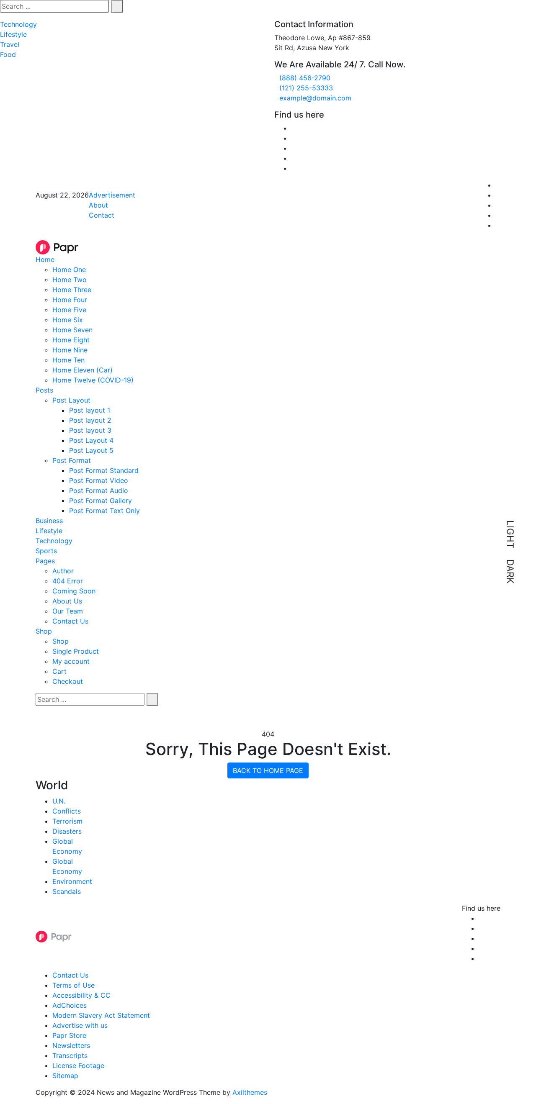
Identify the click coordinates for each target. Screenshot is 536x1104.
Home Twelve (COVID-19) (93, 380)
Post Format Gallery (100, 500)
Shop (44, 631)
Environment (72, 881)
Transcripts (70, 1055)
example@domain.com (315, 98)
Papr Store (69, 1035)
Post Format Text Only (104, 510)
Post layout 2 (90, 420)
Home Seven (72, 330)
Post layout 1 (89, 410)
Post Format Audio (98, 490)
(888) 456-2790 (304, 78)
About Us (67, 601)
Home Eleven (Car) (82, 370)
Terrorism (67, 821)
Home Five (69, 310)
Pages (45, 561)
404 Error (67, 581)
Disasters (67, 831)
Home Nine (70, 350)
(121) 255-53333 (306, 88)
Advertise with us (80, 1025)
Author (63, 571)
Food (8, 54)
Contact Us (70, 621)
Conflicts (66, 811)
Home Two (69, 279)
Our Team (67, 611)
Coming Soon (73, 591)
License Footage (78, 1065)
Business (49, 520)
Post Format (71, 460)
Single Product (75, 651)
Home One (69, 269)
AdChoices (69, 1005)
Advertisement (112, 195)
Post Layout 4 (91, 440)
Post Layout (71, 400)
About (98, 205)
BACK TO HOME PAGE (268, 770)
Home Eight (71, 340)
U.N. (58, 801)
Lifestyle (13, 34)
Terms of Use (73, 985)
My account (71, 661)
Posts (44, 390)
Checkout (67, 681)
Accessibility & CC (81, 995)
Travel (9, 44)
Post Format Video (98, 480)
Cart (59, 671)
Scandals (66, 891)
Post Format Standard (104, 470)
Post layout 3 (90, 430)
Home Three (71, 289)
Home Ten (68, 360)
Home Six (67, 320)
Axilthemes (249, 1092)
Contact (101, 215)
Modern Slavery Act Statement (101, 1015)
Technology (18, 24)
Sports (46, 551)
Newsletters (71, 1045)
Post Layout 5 (91, 450)
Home (45, 259)
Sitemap (65, 1075)
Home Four (69, 299)
